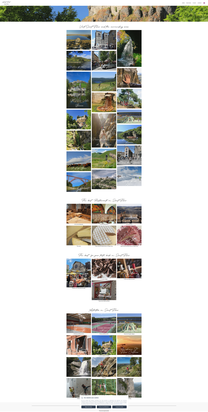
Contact (200, 2)
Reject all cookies (88, 406)
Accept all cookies (119, 406)
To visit (194, 2)
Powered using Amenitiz (104, 410)
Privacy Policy (119, 404)
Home (183, 2)
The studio (188, 2)
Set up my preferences (104, 406)
